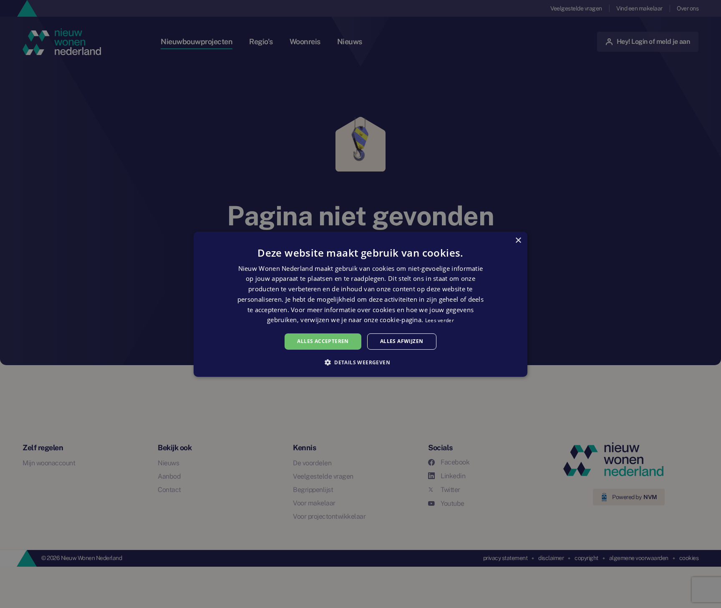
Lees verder (439, 320)
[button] (360, 362)
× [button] (518, 240)
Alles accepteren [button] (322, 341)
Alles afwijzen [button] (402, 341)
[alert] (360, 304)
